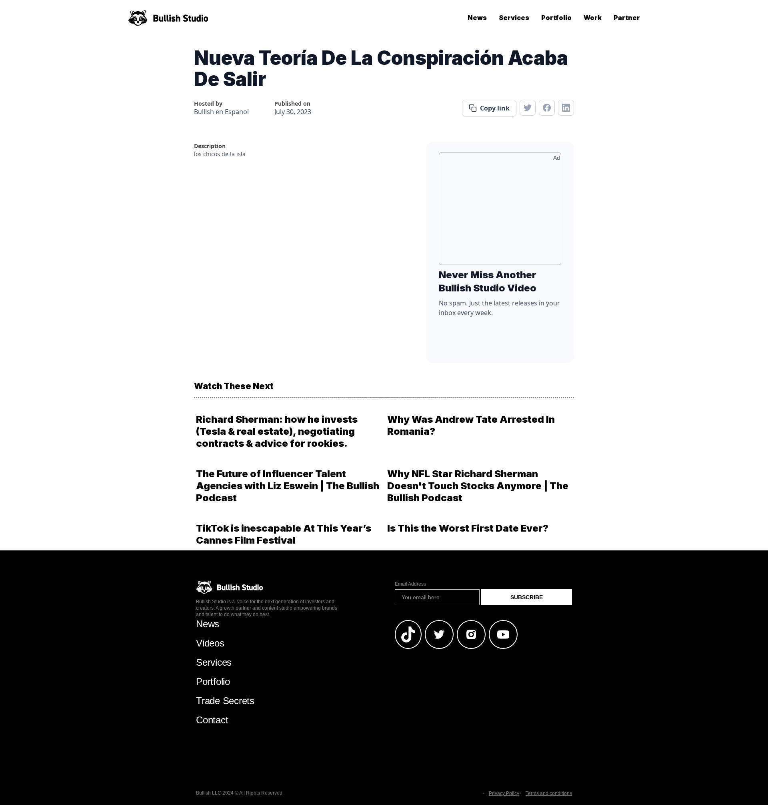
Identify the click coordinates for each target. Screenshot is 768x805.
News (477, 18)
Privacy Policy (504, 793)
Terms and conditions (549, 793)
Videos (210, 643)
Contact (212, 720)
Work (593, 18)
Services (514, 18)
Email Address (410, 584)
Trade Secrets (225, 700)
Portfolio (556, 18)
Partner (627, 18)
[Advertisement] (500, 212)
